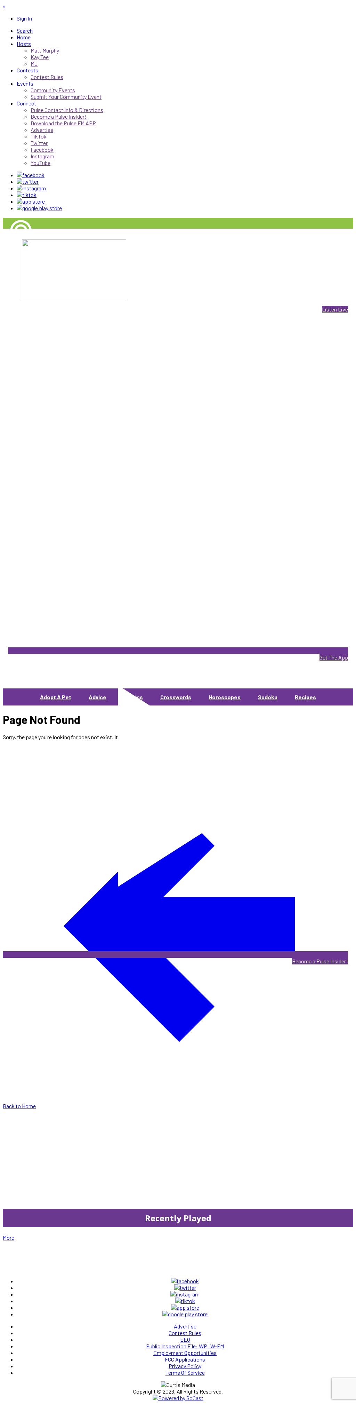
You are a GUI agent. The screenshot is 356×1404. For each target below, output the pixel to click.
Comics (133, 697)
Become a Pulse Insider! (320, 961)
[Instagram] (31, 188)
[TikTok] (27, 194)
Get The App (333, 657)
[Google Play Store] (39, 208)
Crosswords (175, 697)
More (8, 1237)
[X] (28, 181)
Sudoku (267, 697)
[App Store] (31, 201)
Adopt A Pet (55, 697)
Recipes (305, 697)
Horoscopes (225, 697)
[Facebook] (30, 175)
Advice (97, 697)
